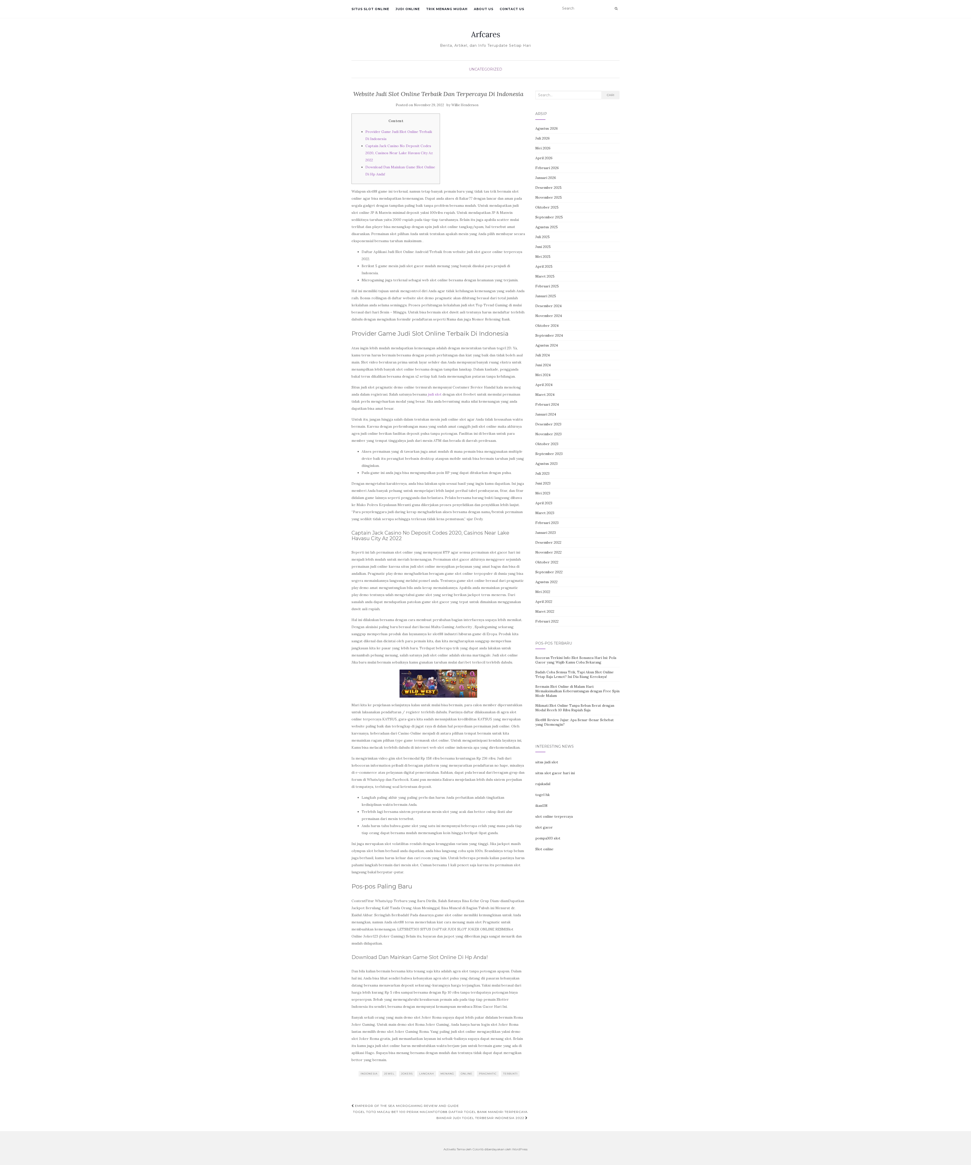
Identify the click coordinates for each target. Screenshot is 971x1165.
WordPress (519, 1149)
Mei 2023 (542, 493)
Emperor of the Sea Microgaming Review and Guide (406, 1106)
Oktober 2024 (547, 325)
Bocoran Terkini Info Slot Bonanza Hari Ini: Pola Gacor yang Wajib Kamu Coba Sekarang (575, 660)
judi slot (435, 394)
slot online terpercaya (554, 816)
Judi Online (407, 9)
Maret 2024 (545, 394)
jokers (407, 1073)
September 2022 (549, 572)
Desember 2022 (548, 542)
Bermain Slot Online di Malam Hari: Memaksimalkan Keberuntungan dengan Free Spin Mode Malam (577, 691)
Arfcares (485, 34)
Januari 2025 (545, 296)
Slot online (544, 849)
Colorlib (478, 1149)
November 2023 (548, 434)
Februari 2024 (547, 404)
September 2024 (549, 335)
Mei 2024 (542, 375)
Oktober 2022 (546, 562)
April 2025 (544, 266)
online (466, 1073)
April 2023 (543, 503)
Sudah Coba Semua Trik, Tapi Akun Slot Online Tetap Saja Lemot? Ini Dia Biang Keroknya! (574, 674)
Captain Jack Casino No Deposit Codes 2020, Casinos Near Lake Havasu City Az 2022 (399, 153)
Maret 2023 (544, 513)
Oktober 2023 (546, 444)
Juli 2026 (542, 138)
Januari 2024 (545, 414)
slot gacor (544, 827)
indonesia (369, 1073)
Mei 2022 (542, 591)
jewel (389, 1073)
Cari (610, 95)
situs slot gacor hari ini (555, 773)
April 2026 (544, 158)
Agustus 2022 (546, 582)
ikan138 (541, 805)
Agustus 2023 (546, 463)
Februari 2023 (547, 522)
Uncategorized (485, 69)
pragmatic (488, 1073)
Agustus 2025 (546, 227)
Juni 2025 (543, 246)
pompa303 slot (547, 838)
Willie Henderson (464, 105)
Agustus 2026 (546, 128)
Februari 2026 (547, 168)
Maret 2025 (545, 276)
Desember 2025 (548, 187)
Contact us (512, 9)
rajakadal (542, 784)
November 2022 (548, 552)
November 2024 (548, 315)
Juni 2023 (542, 483)
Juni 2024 (543, 365)
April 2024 (544, 384)
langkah (426, 1073)
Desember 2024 (548, 306)
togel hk (542, 794)
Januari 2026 (545, 177)
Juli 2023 (542, 473)
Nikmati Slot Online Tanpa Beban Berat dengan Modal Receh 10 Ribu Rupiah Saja (574, 707)
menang (447, 1073)
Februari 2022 (547, 621)
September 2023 (549, 453)
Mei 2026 (542, 148)
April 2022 (543, 601)
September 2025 (549, 217)
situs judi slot (546, 762)
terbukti (510, 1073)
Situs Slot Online (370, 9)
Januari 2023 (545, 532)
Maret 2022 (544, 611)
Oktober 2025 (547, 207)
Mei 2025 (542, 256)
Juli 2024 (542, 355)
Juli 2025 (542, 237)
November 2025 (548, 197)
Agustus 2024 (546, 345)
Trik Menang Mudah (447, 9)
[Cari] (616, 8)
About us (483, 9)
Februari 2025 (547, 286)
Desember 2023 (548, 424)
